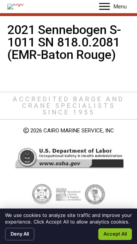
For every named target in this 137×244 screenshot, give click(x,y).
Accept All (115, 234)
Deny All (20, 234)
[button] (104, 6)
